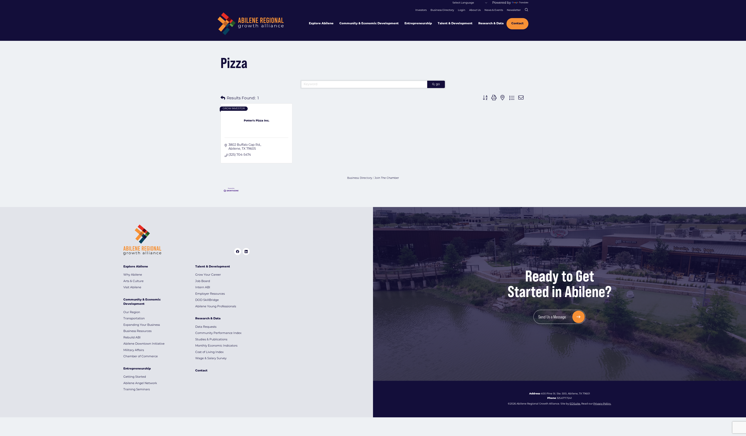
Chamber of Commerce (140, 356)
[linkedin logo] (246, 251)
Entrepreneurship (418, 23)
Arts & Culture (133, 281)
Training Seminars (136, 389)
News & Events (494, 10)
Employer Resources (210, 294)
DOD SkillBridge (207, 300)
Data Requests (205, 327)
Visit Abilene (132, 287)
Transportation (134, 318)
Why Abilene (132, 274)
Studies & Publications (211, 339)
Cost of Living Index (209, 352)
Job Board (202, 281)
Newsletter (514, 10)
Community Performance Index (218, 333)
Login (461, 10)
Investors (421, 10)
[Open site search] (526, 10)
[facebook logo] (237, 251)
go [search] (438, 84)
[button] (222, 98)
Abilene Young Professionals (215, 306)
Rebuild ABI (132, 337)
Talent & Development (455, 23)
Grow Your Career (208, 274)
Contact (517, 23)
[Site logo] (251, 23)
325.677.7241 (564, 398)
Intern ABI (202, 287)
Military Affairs (133, 350)
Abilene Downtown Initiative (144, 344)
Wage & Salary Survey (211, 358)
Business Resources (137, 331)
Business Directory (442, 10)
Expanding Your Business (141, 325)
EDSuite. (575, 404)
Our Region (131, 312)
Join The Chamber (387, 178)
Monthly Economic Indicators (216, 345)
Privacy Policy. (602, 404)
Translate (523, 3)
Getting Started (134, 377)
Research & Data (491, 23)
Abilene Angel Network (140, 383)
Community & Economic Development (369, 23)
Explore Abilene (321, 23)
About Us (475, 10)
